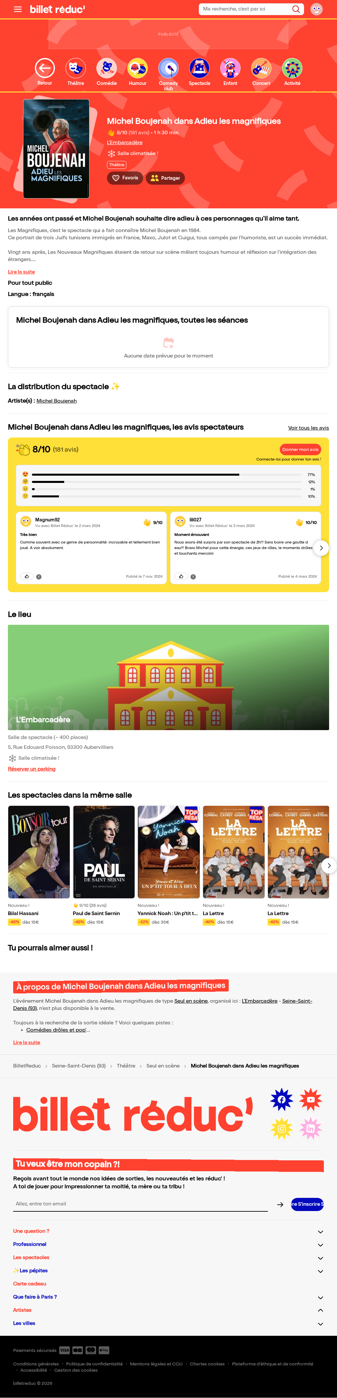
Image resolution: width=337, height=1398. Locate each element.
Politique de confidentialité (94, 1364)
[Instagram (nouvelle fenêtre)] (282, 1129)
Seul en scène (191, 1001)
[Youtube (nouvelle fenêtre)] (311, 1100)
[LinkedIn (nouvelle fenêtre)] (311, 1129)
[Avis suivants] (321, 548)
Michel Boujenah (57, 401)
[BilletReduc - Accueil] (57, 9)
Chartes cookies (207, 1364)
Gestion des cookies (76, 1370)
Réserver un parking (32, 769)
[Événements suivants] (329, 866)
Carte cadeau (29, 1284)
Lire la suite (21, 272)
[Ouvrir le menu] (20, 9)
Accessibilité (33, 1370)
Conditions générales (36, 1364)
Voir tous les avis (308, 428)
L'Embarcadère (125, 143)
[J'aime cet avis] (27, 576)
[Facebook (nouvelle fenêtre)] (282, 1100)
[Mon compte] (316, 9)
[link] (86, 520)
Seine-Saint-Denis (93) (79, 1066)
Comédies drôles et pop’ (56, 1030)
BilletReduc (27, 1066)
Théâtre (126, 1066)
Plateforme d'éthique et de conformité (272, 1364)
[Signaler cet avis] (38, 576)
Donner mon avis (300, 449)
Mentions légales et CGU (156, 1364)
